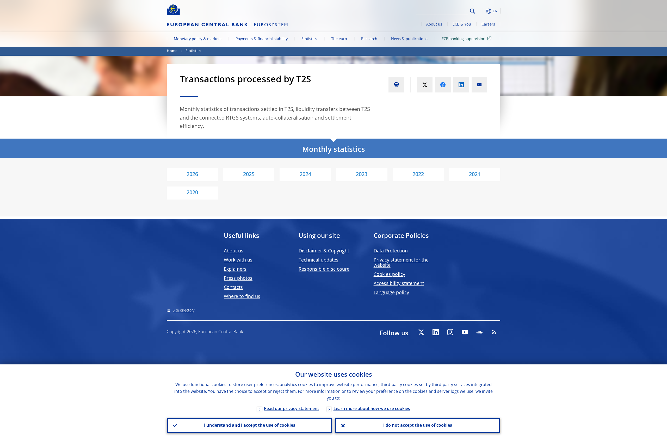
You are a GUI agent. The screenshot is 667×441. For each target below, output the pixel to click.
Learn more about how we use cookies (372, 409)
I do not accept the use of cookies (417, 426)
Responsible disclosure (324, 269)
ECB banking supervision (463, 39)
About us (434, 24)
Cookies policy (389, 274)
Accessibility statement (399, 283)
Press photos (238, 278)
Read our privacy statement (291, 409)
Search (472, 11)
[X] (421, 332)
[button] (482, 11)
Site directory (183, 310)
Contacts (233, 287)
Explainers (235, 269)
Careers (488, 24)
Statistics (309, 39)
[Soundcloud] (479, 332)
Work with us (238, 260)
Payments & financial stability (262, 39)
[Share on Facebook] (443, 84)
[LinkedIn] (435, 332)
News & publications (409, 39)
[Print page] (396, 84)
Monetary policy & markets (197, 39)
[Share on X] (425, 84)
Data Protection (391, 251)
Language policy (391, 292)
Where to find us (242, 296)
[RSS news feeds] (494, 332)
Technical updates (318, 260)
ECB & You (462, 24)
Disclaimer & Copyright (324, 251)
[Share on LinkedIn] (461, 84)
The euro (339, 39)
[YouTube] (465, 332)
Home (172, 51)
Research (369, 39)
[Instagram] (450, 332)
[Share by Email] (479, 84)
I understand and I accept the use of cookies (249, 426)
